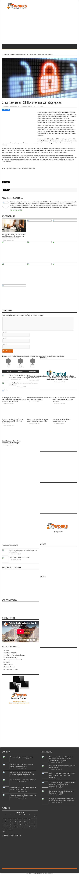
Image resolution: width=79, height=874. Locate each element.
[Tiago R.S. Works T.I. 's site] (11, 210)
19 (20, 824)
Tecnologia (12, 54)
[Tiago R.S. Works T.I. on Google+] (16, 210)
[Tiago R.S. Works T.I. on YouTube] (19, 210)
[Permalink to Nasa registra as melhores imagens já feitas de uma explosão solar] (6, 792)
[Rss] (68, 870)
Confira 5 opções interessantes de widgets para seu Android (21, 765)
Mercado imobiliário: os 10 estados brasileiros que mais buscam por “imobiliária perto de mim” (13, 236)
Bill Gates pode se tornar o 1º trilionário (23, 780)
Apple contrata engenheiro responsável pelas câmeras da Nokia (23, 796)
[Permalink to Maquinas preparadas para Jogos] (6, 761)
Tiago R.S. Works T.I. (14, 106)
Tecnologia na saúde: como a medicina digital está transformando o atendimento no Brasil (62, 784)
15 (34, 822)
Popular (8, 371)
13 (25, 822)
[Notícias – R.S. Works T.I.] (17, 7)
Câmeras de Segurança (10, 657)
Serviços (6, 650)
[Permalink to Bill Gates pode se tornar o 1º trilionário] (6, 784)
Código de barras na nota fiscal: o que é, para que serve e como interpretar (62, 799)
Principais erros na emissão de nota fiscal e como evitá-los (61, 792)
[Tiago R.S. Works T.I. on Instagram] (21, 210)
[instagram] (76, 870)
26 (20, 827)
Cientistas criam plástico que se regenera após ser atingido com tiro (22, 773)
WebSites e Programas (10, 652)
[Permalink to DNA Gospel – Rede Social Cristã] (5, 562)
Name (4, 332)
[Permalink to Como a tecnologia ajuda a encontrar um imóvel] (65, 264)
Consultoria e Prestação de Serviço (14, 655)
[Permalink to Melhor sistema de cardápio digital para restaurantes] (39, 221)
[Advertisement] (39, 26)
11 (15, 822)
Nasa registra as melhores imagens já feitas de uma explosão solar (23, 788)
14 (29, 822)
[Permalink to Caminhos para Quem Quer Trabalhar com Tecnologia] (14, 286)
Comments (32, 371)
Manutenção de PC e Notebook (12, 660)
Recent (20, 371)
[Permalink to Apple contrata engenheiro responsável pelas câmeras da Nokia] (6, 800)
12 (20, 822)
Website (4, 344)
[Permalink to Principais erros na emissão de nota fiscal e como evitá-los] (39, 243)
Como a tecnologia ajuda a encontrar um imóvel (61, 420)
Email (4, 338)
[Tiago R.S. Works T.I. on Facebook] (14, 210)
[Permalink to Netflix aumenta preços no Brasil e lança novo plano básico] (5, 555)
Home (6, 54)
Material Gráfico (8, 664)
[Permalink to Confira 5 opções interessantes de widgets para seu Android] (6, 769)
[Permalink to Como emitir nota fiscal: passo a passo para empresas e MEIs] (39, 264)
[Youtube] (73, 870)
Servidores (6, 662)
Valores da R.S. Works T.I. (10, 545)
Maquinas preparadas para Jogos (21, 757)
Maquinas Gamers (8, 667)
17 (10, 824)
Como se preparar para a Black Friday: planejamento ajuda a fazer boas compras (62, 775)
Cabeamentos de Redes (10, 669)
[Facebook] (71, 870)
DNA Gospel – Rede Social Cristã (19, 557)
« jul (4, 831)
